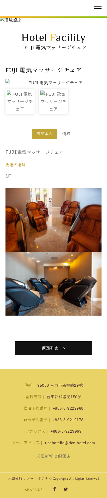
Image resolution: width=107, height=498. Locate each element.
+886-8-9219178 (68, 420)
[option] (53, 20)
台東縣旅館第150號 (64, 397)
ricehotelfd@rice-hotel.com (70, 443)
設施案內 (44, 134)
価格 (66, 134)
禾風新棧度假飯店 (34, 7)
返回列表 (50, 348)
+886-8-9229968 (68, 408)
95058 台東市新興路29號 (60, 385)
